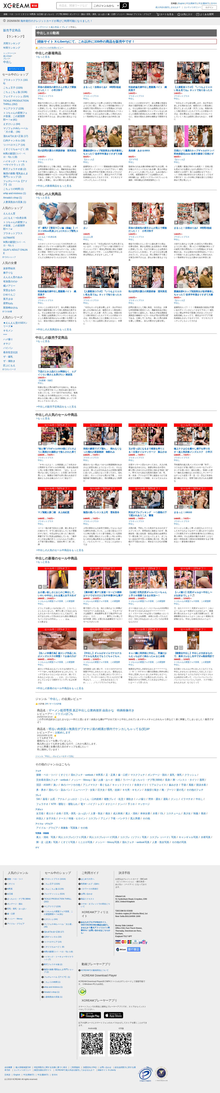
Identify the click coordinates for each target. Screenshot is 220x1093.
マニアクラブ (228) (13, 108)
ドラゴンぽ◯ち (64, 714)
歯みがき (173, 784)
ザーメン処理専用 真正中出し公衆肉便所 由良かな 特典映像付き (91, 710)
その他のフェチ (195, 789)
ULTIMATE (9, 237)
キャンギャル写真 (188, 837)
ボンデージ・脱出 (77, 14)
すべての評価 (55, 704)
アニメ (104, 818)
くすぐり (24, 14)
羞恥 (165, 799)
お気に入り (186, 14)
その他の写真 (179, 842)
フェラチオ (42, 804)
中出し (7, 62)
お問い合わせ (86, 894)
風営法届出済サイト (43, 1070)
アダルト (39, 809)
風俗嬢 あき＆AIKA (139, 150)
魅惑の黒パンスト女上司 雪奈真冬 (101, 512)
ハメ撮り (8, 339)
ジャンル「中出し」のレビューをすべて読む (54, 756)
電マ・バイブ (88, 804)
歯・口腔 (111, 14)
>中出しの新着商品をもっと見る (54, 185)
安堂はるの (9, 290)
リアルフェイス (157, 784)
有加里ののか (10, 281)
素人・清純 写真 (46, 837)
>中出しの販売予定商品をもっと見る (56, 406)
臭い (55, 784)
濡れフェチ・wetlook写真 (135, 842)
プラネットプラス (13, 233)
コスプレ (93, 818)
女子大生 (51, 818)
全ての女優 (7, 311)
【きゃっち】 (89, 159)
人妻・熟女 (97, 813)
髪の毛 (180, 789)
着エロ (49, 813)
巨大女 (101, 789)
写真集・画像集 (42, 833)
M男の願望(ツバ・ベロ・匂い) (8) (58, 952)
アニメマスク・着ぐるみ (96, 784)
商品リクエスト (87, 899)
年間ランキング (11, 47)
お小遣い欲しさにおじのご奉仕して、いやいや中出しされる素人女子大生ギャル (57, 595)
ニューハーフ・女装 (84, 789)
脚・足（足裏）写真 (47, 842)
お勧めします (63, 732)
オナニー (110, 804)
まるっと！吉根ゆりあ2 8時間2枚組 (102, 87)
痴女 (107, 813)
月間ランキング (11, 43)
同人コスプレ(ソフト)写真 (72, 837)
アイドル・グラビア (142, 14)
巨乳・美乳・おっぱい (96, 14)
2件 (46, 704)
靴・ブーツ (168, 789)
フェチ (38, 771)
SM (38, 799)
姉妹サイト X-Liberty (107, 1070)
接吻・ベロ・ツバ (11, 14)
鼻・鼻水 (41, 789)
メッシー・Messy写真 (107, 842)
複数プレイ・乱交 (113, 799)
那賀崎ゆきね (10, 307)
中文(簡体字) (191, 3)
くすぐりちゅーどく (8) (16, 149)
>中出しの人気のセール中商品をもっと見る (60, 550)
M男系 (32, 14)
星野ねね (8, 303)
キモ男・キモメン (132, 789)
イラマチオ (187, 799)
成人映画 (118, 813)
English (181, 3)
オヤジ (6, 343)
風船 (191, 784)
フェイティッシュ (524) (16, 96)
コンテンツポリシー (192, 7)
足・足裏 (110, 774)
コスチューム (173, 813)
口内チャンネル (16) (14, 140)
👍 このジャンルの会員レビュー (49, 48)
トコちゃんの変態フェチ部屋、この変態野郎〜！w (15, 225)
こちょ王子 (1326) (13, 87)
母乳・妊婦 (114, 789)
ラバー (126, 779)
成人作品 (7, 56)
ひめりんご (9, 294)
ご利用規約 (75, 1067)
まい (85, 228)
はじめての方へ (87, 879)
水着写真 (205, 837)
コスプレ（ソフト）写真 (133, 837)
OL (161, 813)
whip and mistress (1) (14, 193)
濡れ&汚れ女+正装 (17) (15, 136)
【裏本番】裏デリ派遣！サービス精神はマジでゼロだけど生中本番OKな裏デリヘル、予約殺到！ (103, 595)
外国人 (39, 818)
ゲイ (37, 847)
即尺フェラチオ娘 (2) (14, 169)
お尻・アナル (57, 799)
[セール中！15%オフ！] (57, 578)
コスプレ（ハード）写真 (162, 837)
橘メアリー (9, 285)
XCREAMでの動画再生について (95, 970)
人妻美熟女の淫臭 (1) (14, 202)
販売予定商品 (12, 30)
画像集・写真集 (69, 827)
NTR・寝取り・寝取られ (64, 804)
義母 (45, 799)
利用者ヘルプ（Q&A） (90, 884)
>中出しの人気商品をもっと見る (54, 329)
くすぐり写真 (68, 842)
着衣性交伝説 (10, 352)
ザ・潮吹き (9, 361)
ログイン (209, 7)
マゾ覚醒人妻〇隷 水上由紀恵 (53, 512)
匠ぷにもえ (9, 365)
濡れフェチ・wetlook (82, 774)
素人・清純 (131, 813)
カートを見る (167, 14)
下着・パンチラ (119, 818)
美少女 (187, 813)
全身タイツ (140, 784)
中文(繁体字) (204, 3)
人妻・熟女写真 (160, 842)
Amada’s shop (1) (12, 197)
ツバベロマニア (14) (14, 144)
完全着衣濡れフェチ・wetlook (52, 779)
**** (5, 334)
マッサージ (144, 804)
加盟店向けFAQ (89, 1067)
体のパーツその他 (70, 784)
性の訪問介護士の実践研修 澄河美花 (57, 150)
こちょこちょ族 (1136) (15, 92)
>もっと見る (43, 56)
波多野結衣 (9, 268)
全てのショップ (9, 257)
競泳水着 (201, 784)
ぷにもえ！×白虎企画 (14, 217)
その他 (146, 818)
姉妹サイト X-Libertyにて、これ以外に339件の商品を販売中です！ (86, 41)
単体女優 (145, 813)
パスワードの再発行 (89, 889)
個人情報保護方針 (23, 1067)
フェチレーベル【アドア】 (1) (57, 977)
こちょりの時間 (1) (13, 188)
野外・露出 (154, 799)
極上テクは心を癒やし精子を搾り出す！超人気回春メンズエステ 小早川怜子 (193, 451)
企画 (58, 813)
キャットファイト (122, 784)
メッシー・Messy (124, 14)
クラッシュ (191, 774)
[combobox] (74, 5)
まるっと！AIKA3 (183, 512)
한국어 (214, 3)
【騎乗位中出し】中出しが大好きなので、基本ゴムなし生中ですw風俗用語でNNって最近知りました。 (194, 656)
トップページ (9, 53)
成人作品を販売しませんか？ (168, 7)
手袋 (183, 784)
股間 (202, 779)
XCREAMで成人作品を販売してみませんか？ (75, 1070)
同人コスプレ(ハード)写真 (103, 837)
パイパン (8, 348)
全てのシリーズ (9, 369)
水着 (155, 813)
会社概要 (8, 1067)
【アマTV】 (134, 159)
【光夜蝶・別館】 (45, 380)
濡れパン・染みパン (59, 789)
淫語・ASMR (43, 784)
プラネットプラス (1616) (55, 879)
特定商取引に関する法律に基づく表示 (50, 1067)
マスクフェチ (137, 774)
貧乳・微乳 (176, 774)
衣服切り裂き (151, 789)
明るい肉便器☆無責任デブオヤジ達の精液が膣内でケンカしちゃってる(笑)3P (99, 729)
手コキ (131, 804)
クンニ (174, 799)
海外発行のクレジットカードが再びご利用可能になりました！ (56, 21)
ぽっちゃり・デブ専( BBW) (56, 14)
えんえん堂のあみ (13, 277)
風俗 (203, 813)
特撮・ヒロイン (77, 818)
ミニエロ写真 (85, 842)
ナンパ (121, 804)
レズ (100, 804)
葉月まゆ (8, 298)
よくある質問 (207, 14)
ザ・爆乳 (8, 356)
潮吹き (129, 799)
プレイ (6, 58)
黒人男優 (135, 818)
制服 (195, 813)
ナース (62, 818)
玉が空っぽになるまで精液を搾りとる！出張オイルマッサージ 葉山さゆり (148, 451)
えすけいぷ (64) (11, 124)
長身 (167, 779)
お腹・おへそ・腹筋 (109, 779)
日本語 (7, 1075)
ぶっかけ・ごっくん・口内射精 (84, 799)
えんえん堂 (9, 213)
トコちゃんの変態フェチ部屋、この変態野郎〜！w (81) (15, 116)
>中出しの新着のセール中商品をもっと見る (60, 688)
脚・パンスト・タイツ (185, 779)
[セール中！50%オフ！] (57, 434)
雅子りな (8, 272)
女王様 (40, 14)
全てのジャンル (16, 69)
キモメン (8, 330)
